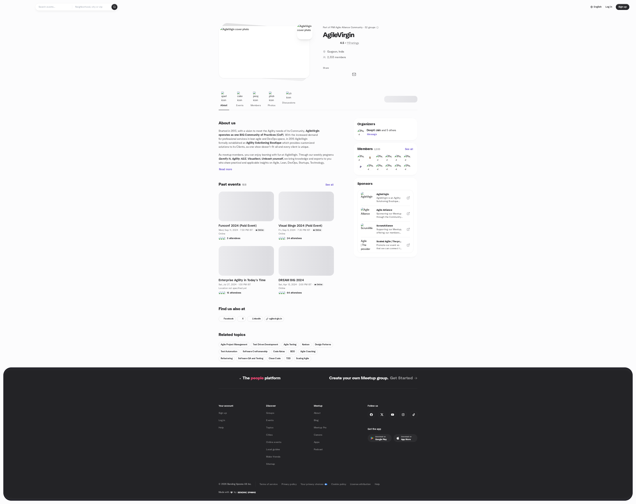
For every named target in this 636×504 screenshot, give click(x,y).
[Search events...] (114, 7)
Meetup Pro (320, 428)
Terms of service (269, 484)
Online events (273, 442)
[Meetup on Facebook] (371, 414)
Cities (269, 435)
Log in (222, 420)
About (317, 413)
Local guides (273, 449)
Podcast (318, 449)
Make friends (273, 457)
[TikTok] (413, 414)
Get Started (401, 378)
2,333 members (336, 57)
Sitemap (270, 464)
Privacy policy (289, 484)
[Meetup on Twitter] (382, 414)
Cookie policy (338, 484)
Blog (316, 420)
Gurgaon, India (335, 51)
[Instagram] (403, 414)
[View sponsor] (408, 198)
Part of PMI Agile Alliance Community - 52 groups (349, 27)
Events (270, 420)
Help (221, 428)
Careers (318, 435)
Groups (270, 413)
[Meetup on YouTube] (392, 414)
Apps (317, 442)
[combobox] (92, 7)
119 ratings (353, 43)
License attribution (360, 484)
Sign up (223, 413)
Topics (269, 428)
